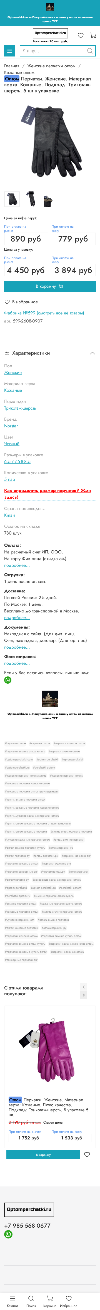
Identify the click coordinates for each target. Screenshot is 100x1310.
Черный (11, 443)
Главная (11, 66)
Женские (13, 372)
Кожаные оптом (19, 72)
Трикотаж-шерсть (20, 408)
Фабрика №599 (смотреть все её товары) (44, 313)
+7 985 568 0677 (27, 1226)
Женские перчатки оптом (51, 66)
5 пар (9, 479)
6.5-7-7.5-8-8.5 (17, 461)
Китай (9, 515)
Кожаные (13, 390)
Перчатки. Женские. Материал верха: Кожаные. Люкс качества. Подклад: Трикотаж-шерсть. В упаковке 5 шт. (48, 1107)
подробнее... (17, 565)
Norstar (11, 426)
